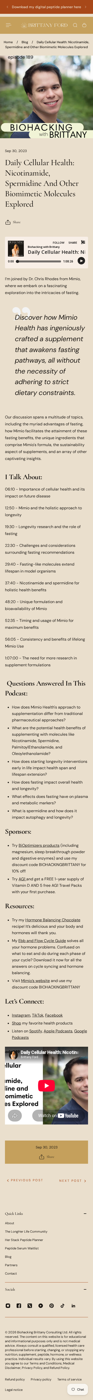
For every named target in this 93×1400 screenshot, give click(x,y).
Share (17, 222)
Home (8, 42)
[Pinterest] (51, 1305)
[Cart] (84, 25)
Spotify (35, 1031)
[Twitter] (29, 1305)
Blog (25, 42)
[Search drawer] (75, 25)
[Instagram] (7, 1305)
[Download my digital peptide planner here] (46, 7)
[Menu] (9, 25)
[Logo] (44, 25)
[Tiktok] (62, 1305)
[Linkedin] (73, 1305)
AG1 (22, 879)
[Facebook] (18, 1305)
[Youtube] (40, 1305)
